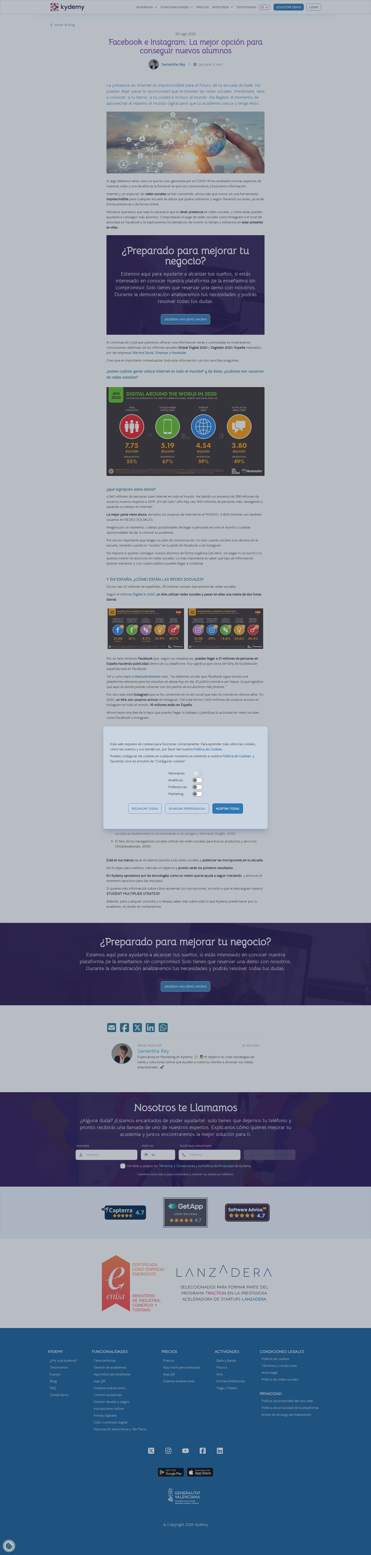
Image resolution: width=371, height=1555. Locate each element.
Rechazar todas (145, 808)
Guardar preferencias (187, 808)
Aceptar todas (227, 808)
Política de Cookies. (208, 749)
